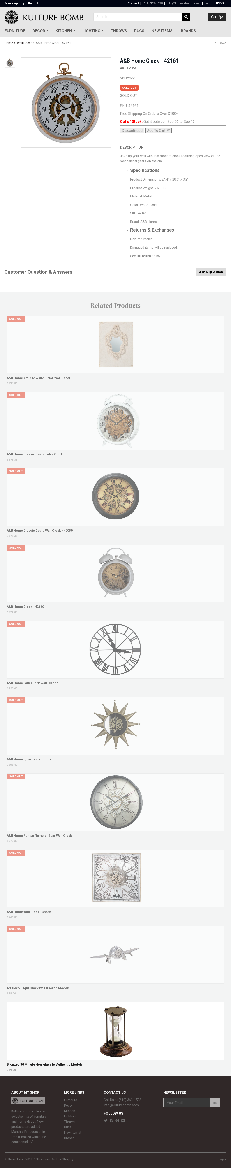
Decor (38, 30)
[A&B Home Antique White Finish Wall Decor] (115, 371)
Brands (188, 30)
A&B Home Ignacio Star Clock (29, 759)
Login (208, 3)
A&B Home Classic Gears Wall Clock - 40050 (40, 530)
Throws (119, 30)
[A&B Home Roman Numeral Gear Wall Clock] (115, 829)
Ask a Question (211, 272)
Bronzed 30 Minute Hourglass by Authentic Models (45, 1064)
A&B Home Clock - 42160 (25, 607)
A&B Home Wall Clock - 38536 (29, 912)
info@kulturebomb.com (183, 3)
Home (9, 43)
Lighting (91, 30)
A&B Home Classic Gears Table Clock (35, 454)
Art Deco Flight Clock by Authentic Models (38, 988)
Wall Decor (24, 43)
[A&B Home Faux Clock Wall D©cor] (115, 676)
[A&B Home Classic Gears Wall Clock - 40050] (115, 523)
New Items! (163, 30)
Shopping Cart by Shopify (54, 1159)
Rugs (139, 30)
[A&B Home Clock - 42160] (115, 600)
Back (222, 42)
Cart (214, 17)
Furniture (15, 30)
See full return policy (145, 256)
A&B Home (128, 68)
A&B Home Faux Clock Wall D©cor (32, 683)
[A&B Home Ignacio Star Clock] (115, 752)
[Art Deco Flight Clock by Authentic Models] (115, 981)
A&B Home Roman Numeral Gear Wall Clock (39, 835)
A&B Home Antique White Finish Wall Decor (39, 378)
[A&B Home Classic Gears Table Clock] (115, 447)
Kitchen (63, 30)
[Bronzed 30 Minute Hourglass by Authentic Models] (115, 1057)
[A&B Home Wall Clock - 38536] (115, 905)
